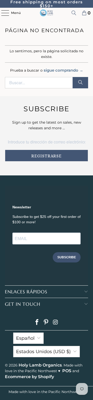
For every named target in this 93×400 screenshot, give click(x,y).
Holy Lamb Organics (40, 365)
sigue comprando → (63, 70)
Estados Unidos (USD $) (43, 351)
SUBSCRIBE (66, 257)
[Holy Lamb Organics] (46, 13)
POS (66, 370)
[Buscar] (74, 13)
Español (25, 338)
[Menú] (2, 13)
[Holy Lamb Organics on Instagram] (55, 322)
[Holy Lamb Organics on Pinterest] (46, 322)
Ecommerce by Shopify (29, 376)
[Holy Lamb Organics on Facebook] (37, 322)
